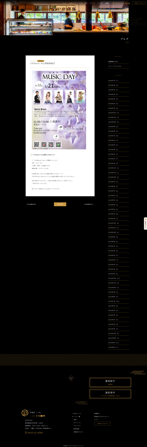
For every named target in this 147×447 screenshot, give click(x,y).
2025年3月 (111, 154)
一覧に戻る (60, 204)
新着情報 (111, 61)
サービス (80, 3)
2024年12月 (112, 168)
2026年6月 (111, 85)
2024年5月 (111, 200)
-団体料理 (76, 429)
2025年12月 (112, 113)
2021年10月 (112, 338)
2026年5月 (111, 90)
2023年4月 (111, 260)
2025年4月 (111, 149)
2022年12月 (112, 278)
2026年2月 (111, 103)
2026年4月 (111, 94)
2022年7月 (111, 301)
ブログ (96, 419)
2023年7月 (111, 246)
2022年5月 (111, 310)
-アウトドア (77, 426)
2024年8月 (111, 186)
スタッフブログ (113, 66)
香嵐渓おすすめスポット (101, 416)
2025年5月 (111, 145)
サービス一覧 (76, 416)
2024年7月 (111, 191)
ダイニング (92, 3)
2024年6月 (111, 195)
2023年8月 (111, 241)
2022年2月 (111, 324)
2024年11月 (112, 172)
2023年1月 (111, 274)
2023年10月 (112, 232)
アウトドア (100, 3)
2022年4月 (111, 315)
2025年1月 (111, 163)
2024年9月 (111, 182)
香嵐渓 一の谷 (35, 412)
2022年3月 (111, 320)
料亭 (86, 3)
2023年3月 (111, 264)
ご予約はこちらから (139, 3)
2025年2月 (111, 159)
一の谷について (72, 3)
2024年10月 (112, 177)
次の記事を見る (89, 204)
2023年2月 (111, 269)
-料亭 (74, 419)
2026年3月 (111, 99)
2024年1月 (111, 218)
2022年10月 (112, 287)
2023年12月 (112, 223)
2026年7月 (111, 80)
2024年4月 (111, 205)
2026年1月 (111, 108)
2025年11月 (112, 117)
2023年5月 (111, 255)
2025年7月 (111, 136)
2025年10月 (112, 122)
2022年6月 (111, 306)
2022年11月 (112, 283)
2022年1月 (111, 329)
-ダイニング (77, 423)
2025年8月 (111, 131)
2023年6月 (111, 251)
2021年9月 (111, 343)
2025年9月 (111, 126)
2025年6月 (111, 140)
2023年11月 (112, 228)
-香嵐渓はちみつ (78, 432)
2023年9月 (111, 237)
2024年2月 (111, 214)
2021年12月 (112, 333)
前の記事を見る (31, 204)
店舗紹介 (107, 3)
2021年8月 (111, 347)
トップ (64, 3)
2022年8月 (111, 297)
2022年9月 (111, 292)
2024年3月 (111, 209)
